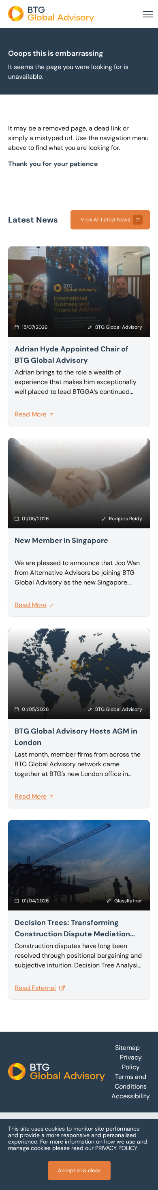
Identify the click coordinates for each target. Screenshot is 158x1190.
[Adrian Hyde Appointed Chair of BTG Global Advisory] (79, 336)
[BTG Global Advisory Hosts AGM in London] (79, 718)
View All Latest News (105, 219)
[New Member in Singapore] (79, 527)
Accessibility (130, 1096)
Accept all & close (79, 1170)
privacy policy (116, 1148)
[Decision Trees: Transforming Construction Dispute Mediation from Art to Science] (79, 909)
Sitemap (127, 1047)
